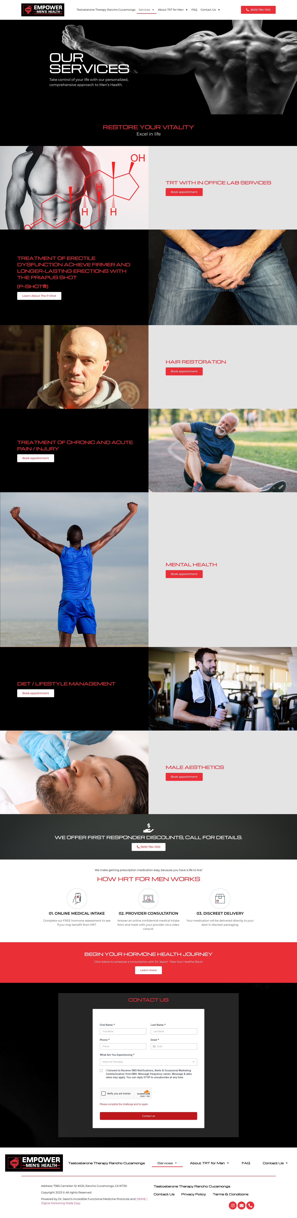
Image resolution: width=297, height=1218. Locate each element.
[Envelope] (241, 1205)
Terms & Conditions (230, 1194)
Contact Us (208, 9)
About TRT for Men (171, 9)
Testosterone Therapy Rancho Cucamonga (106, 9)
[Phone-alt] (250, 1205)
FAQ (194, 9)
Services (144, 9)
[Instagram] (233, 1205)
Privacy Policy (193, 1194)
